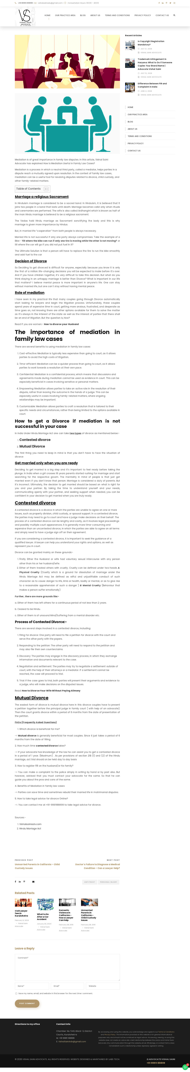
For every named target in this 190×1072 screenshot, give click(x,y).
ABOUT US (95, 15)
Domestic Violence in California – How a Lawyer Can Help (66, 915)
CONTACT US (162, 15)
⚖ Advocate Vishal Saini (161, 1061)
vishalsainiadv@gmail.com (50, 3)
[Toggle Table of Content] (45, 189)
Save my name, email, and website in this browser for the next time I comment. (55, 993)
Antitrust (89, 882)
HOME (47, 15)
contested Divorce (47, 745)
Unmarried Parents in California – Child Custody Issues (88, 915)
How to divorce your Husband (61, 324)
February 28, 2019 (66, 924)
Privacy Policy (110, 1034)
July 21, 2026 (146, 49)
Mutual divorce (27, 735)
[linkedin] (163, 3)
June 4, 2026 (146, 91)
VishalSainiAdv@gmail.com (72, 1041)
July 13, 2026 (146, 73)
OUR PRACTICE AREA (65, 15)
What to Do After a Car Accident (43, 917)
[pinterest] (166, 3)
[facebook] (159, 3)
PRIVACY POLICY (143, 15)
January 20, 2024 (44, 924)
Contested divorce (35, 439)
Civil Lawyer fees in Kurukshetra (21, 913)
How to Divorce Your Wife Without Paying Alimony (51, 690)
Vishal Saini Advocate (151, 52)
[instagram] (174, 3)
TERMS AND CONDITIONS (117, 15)
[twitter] (170, 3)
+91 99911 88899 (25, 3)
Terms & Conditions (166, 1032)
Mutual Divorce (32, 446)
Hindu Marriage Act (30, 828)
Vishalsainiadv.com (30, 824)
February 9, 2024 (22, 920)
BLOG (83, 15)
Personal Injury (108, 882)
